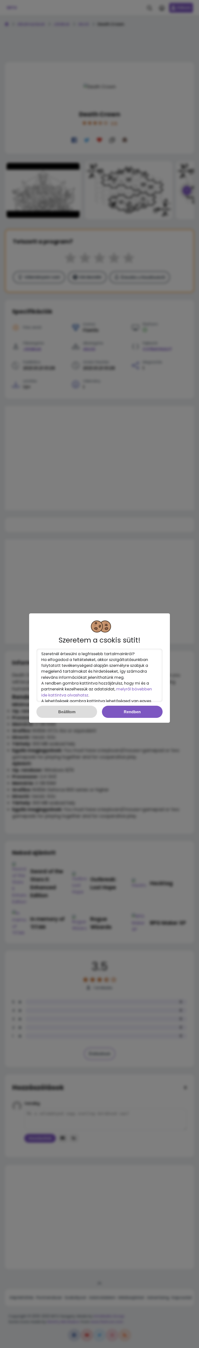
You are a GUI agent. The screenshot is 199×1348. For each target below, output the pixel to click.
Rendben (132, 712)
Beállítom (66, 712)
